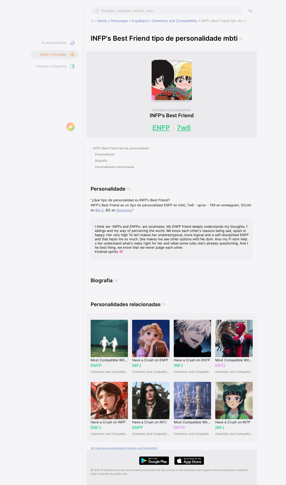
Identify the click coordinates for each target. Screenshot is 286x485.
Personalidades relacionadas (114, 167)
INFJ (136, 365)
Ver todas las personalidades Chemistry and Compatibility (124, 448)
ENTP (179, 427)
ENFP (161, 128)
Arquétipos (140, 21)
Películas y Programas (51, 66)
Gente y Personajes (112, 21)
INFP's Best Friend (172, 115)
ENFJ (96, 427)
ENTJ (220, 365)
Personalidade (105, 154)
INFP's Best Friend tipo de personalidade (121, 148)
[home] (92, 21)
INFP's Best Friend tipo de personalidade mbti (237, 21)
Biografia (101, 160)
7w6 (184, 128)
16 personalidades (53, 42)
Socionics (124, 210)
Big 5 (99, 210)
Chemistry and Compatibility (174, 21)
